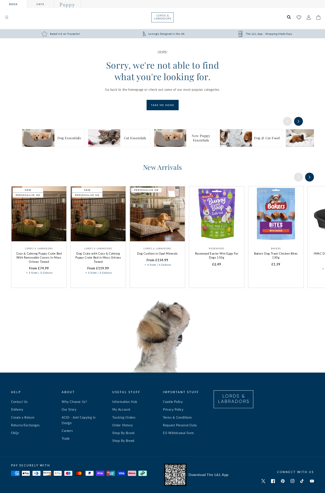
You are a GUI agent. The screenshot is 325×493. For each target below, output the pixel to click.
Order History (122, 425)
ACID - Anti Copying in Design (79, 420)
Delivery (17, 409)
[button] (6, 17)
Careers (67, 431)
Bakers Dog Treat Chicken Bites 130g (276, 255)
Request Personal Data (180, 425)
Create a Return (22, 417)
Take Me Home (162, 105)
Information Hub (124, 402)
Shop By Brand (123, 433)
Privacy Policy (173, 409)
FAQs (15, 433)
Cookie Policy (173, 402)
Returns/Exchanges (25, 425)
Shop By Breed (123, 441)
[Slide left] (287, 121)
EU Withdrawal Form (178, 433)
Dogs (13, 4)
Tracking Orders (124, 417)
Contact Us (19, 402)
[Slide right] (298, 121)
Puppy (67, 5)
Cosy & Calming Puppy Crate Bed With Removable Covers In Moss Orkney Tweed (39, 257)
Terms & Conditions (177, 417)
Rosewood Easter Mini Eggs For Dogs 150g (216, 255)
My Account (121, 409)
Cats (40, 4)
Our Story (69, 409)
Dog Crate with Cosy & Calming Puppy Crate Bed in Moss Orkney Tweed (98, 257)
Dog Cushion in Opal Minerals (157, 253)
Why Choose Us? (74, 402)
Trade (66, 438)
